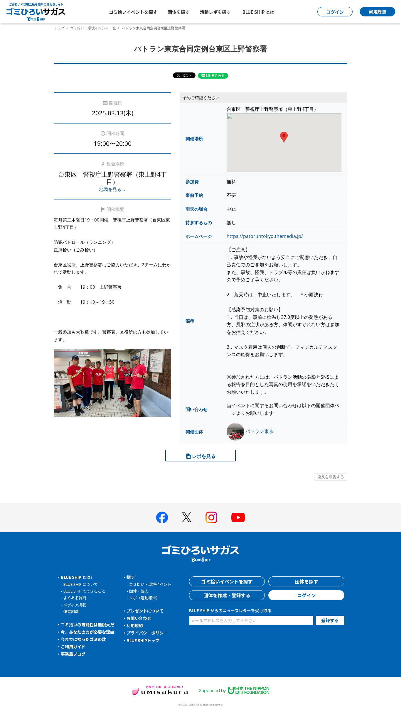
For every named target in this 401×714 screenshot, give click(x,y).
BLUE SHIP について (80, 584)
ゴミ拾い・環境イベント (150, 584)
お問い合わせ (139, 618)
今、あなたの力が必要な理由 (87, 632)
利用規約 (135, 625)
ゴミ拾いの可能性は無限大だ (87, 624)
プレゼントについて (145, 611)
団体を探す (179, 12)
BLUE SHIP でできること (84, 591)
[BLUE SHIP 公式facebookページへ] (162, 517)
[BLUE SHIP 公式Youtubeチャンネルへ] (238, 517)
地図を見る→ (112, 189)
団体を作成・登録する (226, 595)
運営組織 (71, 611)
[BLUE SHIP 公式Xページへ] (186, 517)
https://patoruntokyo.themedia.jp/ (265, 236)
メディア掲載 (74, 605)
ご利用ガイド (73, 646)
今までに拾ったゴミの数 (83, 639)
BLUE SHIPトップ (143, 640)
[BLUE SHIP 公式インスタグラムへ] (211, 517)
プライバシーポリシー (147, 633)
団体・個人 (138, 591)
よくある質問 (74, 597)
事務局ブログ (73, 654)
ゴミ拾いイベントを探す (133, 12)
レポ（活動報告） (144, 597)
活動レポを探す (215, 12)
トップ (59, 28)
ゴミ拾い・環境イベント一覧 (93, 28)
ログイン (306, 595)
